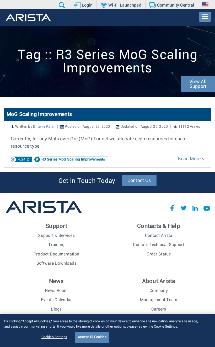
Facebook (172, 208)
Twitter (183, 208)
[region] (107, 330)
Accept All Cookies (92, 337)
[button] (62, 5)
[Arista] (28, 18)
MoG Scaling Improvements (39, 114)
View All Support (198, 84)
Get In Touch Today (86, 181)
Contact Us (139, 180)
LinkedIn (195, 208)
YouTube (206, 208)
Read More (190, 159)
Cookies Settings (54, 337)
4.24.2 (23, 159)
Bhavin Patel (44, 127)
